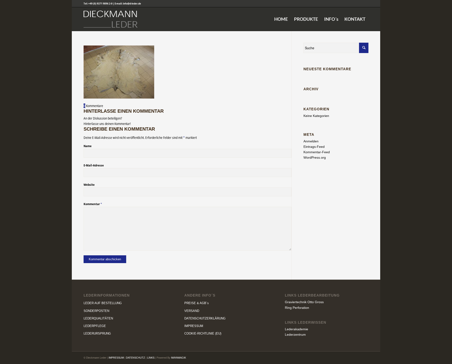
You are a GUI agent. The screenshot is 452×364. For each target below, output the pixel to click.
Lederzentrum (295, 334)
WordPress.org (314, 157)
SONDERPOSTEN (96, 311)
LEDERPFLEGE (95, 326)
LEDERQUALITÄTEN (98, 318)
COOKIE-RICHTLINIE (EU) (202, 333)
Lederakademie (296, 329)
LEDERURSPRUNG (97, 333)
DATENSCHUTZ (135, 357)
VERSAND (191, 311)
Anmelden (311, 141)
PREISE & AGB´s (196, 303)
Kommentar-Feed (316, 152)
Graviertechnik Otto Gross (304, 302)
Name (88, 146)
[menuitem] (281, 19)
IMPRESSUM (193, 326)
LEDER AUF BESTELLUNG (103, 303)
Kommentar (93, 204)
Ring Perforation (297, 308)
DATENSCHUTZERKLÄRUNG (205, 318)
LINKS (150, 357)
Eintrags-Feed (314, 147)
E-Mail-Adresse (94, 165)
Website (89, 184)
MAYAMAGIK (178, 357)
